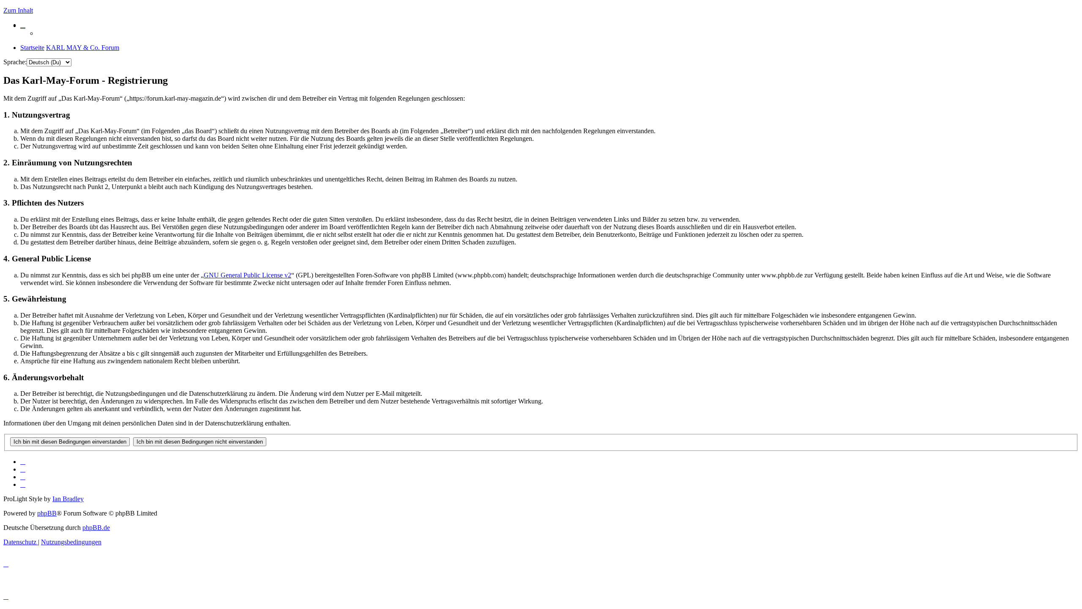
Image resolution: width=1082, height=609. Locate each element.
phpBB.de (96, 527)
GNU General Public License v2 (247, 275)
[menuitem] (22, 24)
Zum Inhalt (18, 10)
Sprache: (15, 62)
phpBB (47, 513)
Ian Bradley (68, 498)
